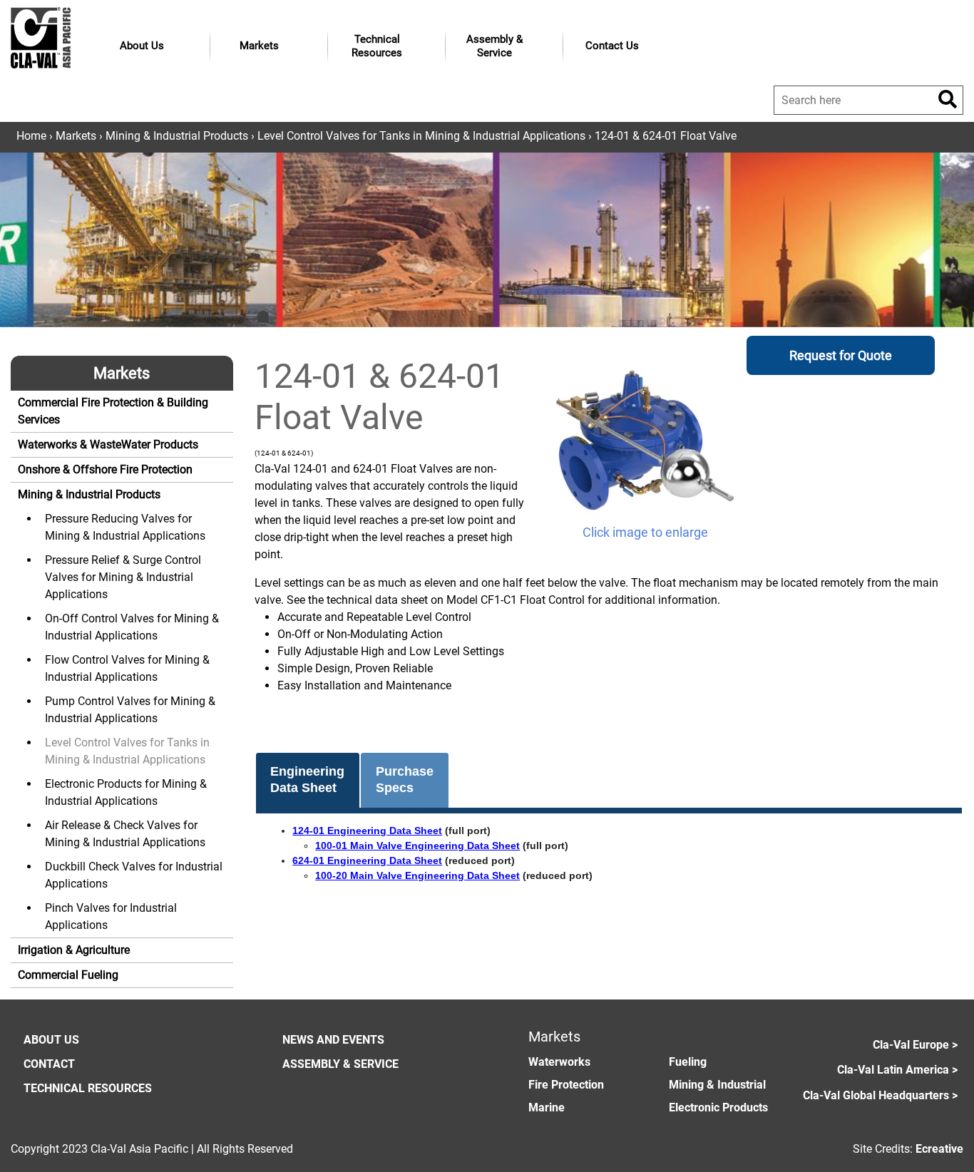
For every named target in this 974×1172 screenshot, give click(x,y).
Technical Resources (377, 46)
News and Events (333, 1040)
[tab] (308, 781)
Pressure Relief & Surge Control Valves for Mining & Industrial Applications (123, 577)
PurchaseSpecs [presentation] (405, 779)
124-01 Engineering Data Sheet (367, 830)
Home (31, 136)
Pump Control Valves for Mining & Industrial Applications (130, 709)
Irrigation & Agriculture (74, 950)
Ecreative (939, 1149)
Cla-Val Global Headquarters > (880, 1095)
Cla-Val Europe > (915, 1045)
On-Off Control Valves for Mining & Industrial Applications (132, 627)
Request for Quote (840, 355)
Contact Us (612, 45)
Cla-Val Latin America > (897, 1069)
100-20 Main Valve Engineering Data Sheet (417, 875)
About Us (142, 45)
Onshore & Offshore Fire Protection (105, 469)
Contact (49, 1064)
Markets (259, 45)
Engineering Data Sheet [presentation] (307, 779)
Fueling (688, 1062)
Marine (546, 1107)
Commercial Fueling (68, 975)
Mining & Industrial (717, 1084)
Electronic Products (718, 1107)
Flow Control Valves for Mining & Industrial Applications (127, 668)
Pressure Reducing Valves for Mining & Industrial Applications (125, 527)
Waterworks (559, 1062)
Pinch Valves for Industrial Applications (111, 916)
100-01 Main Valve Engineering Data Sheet (417, 845)
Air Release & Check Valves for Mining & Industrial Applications (125, 833)
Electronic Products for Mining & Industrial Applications (126, 792)
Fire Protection (566, 1084)
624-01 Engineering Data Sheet (367, 860)
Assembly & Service (494, 46)
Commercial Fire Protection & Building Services (113, 411)
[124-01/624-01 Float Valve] (645, 439)
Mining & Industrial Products (177, 136)
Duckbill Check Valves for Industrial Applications (133, 875)
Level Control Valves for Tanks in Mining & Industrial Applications (421, 136)
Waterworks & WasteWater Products (108, 444)
